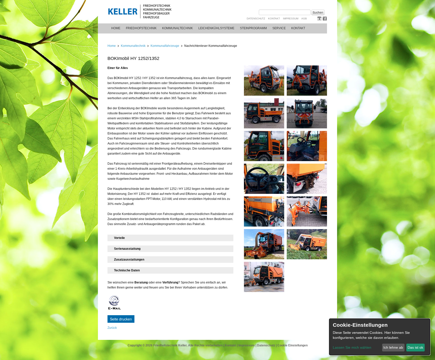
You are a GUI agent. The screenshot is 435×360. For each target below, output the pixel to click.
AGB (304, 18)
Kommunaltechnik (177, 28)
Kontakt (274, 18)
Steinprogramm (253, 28)
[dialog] (379, 337)
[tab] (170, 238)
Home (115, 28)
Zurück (112, 328)
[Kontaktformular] (114, 309)
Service (279, 28)
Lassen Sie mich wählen (352, 347)
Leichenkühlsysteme (216, 28)
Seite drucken (121, 318)
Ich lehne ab (393, 347)
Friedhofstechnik (141, 28)
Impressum (290, 18)
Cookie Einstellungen (292, 345)
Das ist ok (415, 347)
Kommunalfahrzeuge (165, 46)
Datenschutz (256, 18)
